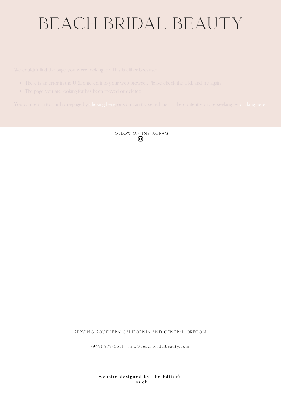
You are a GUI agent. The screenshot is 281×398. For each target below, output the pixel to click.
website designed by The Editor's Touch (140, 379)
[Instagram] (140, 139)
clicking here (102, 104)
